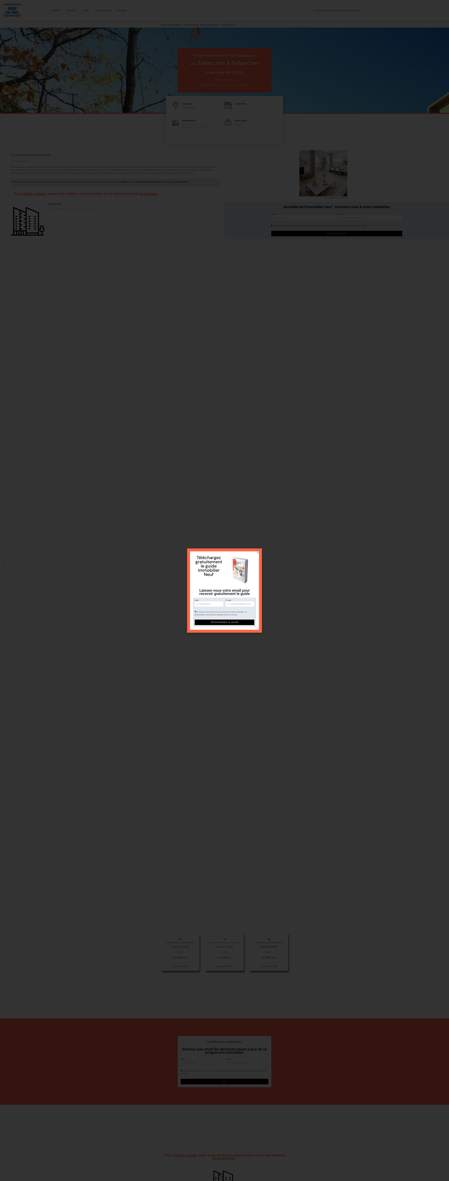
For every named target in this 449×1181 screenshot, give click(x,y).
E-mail (228, 600)
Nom (197, 600)
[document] (224, 590)
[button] (258, 552)
